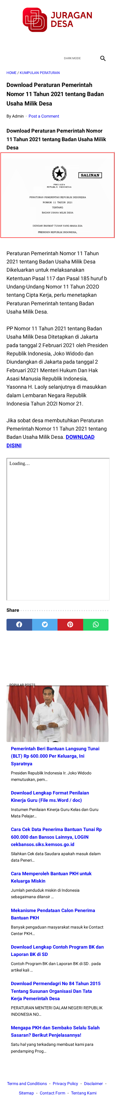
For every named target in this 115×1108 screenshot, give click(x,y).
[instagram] (78, 42)
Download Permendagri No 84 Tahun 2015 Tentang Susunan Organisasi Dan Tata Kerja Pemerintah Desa (56, 991)
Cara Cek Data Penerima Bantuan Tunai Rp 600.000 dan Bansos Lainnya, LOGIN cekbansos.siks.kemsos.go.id (56, 837)
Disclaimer (93, 1083)
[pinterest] (70, 625)
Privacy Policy (65, 1083)
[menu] (10, 58)
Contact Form (52, 1093)
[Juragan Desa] (57, 19)
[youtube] (64, 42)
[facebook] (36, 42)
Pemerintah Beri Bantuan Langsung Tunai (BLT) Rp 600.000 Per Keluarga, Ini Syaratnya (55, 756)
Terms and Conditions (27, 1083)
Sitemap (26, 1093)
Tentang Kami (83, 1093)
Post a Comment (44, 116)
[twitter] (50, 42)
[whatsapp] (96, 625)
